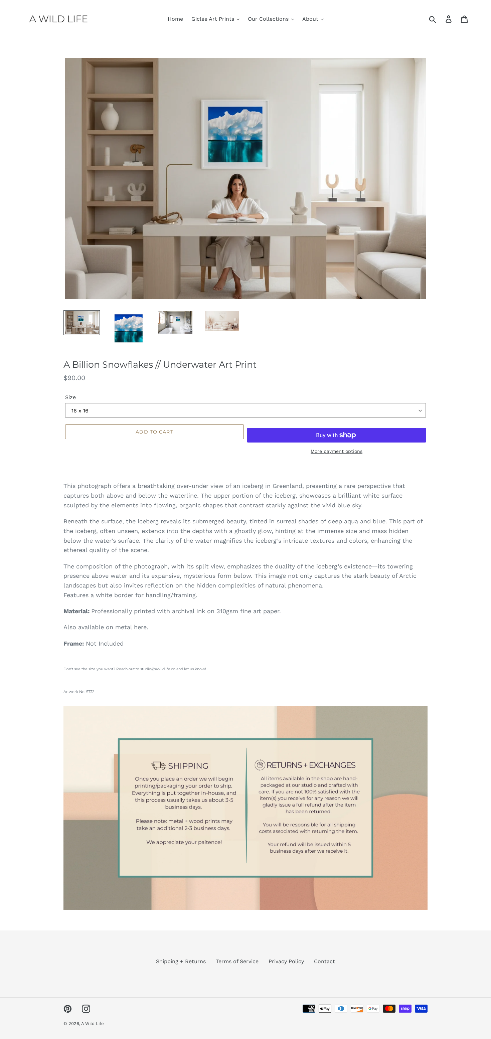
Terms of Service (237, 961)
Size (70, 397)
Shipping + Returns (181, 961)
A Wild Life (92, 1023)
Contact (324, 961)
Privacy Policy (286, 961)
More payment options (336, 451)
